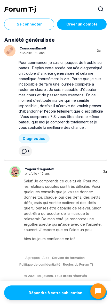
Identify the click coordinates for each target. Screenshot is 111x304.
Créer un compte (82, 24)
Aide (46, 258)
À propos (32, 258)
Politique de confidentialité (39, 264)
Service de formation (68, 258)
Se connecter (29, 24)
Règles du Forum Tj (78, 264)
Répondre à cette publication (55, 293)
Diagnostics (34, 138)
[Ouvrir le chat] (98, 291)
